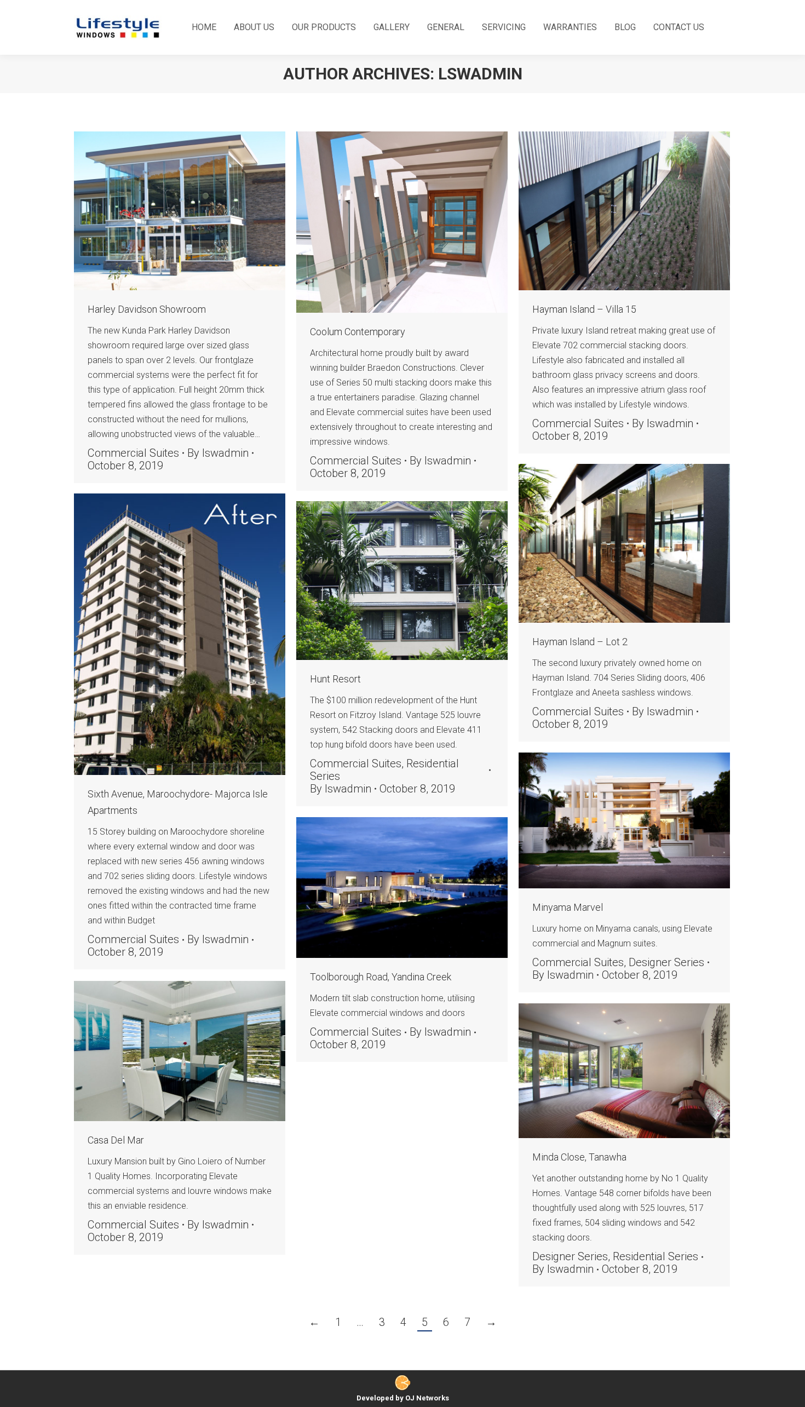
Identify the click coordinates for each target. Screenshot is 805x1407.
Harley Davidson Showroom (147, 309)
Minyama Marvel (567, 907)
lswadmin (480, 73)
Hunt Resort (335, 679)
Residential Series (655, 1256)
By (218, 453)
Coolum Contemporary (357, 331)
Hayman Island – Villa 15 (584, 309)
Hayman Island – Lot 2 (580, 641)
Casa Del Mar (116, 1140)
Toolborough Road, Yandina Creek (380, 977)
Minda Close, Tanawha (579, 1157)
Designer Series (666, 962)
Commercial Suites (133, 453)
